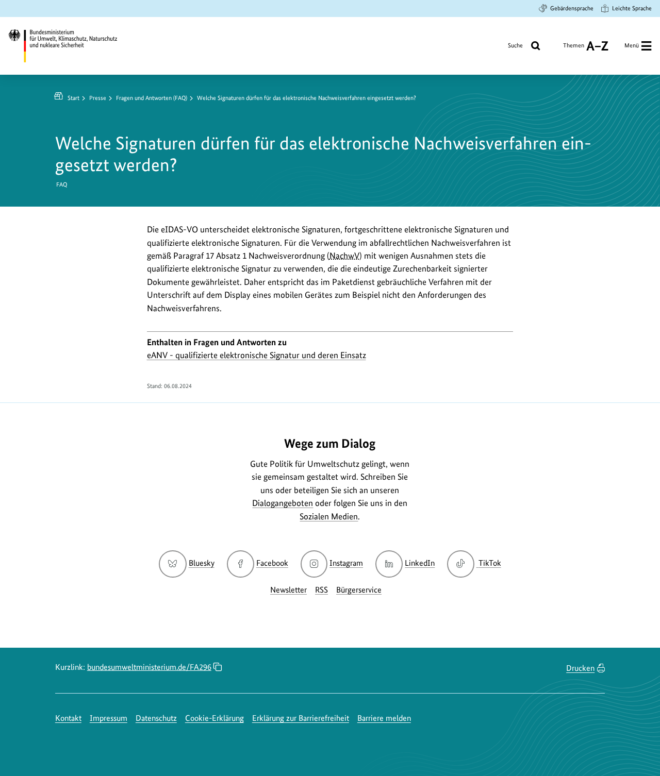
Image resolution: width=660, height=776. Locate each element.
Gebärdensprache (571, 8)
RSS (321, 590)
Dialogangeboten (282, 503)
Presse (97, 98)
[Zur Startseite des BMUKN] (70, 45)
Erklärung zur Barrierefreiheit (300, 718)
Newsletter (288, 590)
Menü (631, 45)
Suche (515, 45)
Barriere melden (384, 718)
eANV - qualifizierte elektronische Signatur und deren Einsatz (256, 355)
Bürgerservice (359, 590)
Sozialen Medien (329, 516)
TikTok (489, 563)
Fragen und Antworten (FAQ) (151, 98)
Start (73, 98)
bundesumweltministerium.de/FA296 (149, 667)
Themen (573, 49)
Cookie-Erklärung (214, 718)
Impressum (108, 718)
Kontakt (68, 718)
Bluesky (201, 563)
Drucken (580, 668)
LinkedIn (420, 563)
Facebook (272, 563)
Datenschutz (156, 718)
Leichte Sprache (632, 8)
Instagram (346, 563)
